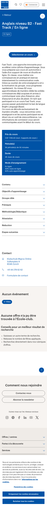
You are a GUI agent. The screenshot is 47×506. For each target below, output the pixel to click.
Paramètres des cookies (23, 487)
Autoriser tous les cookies (23, 501)
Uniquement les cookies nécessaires (23, 494)
